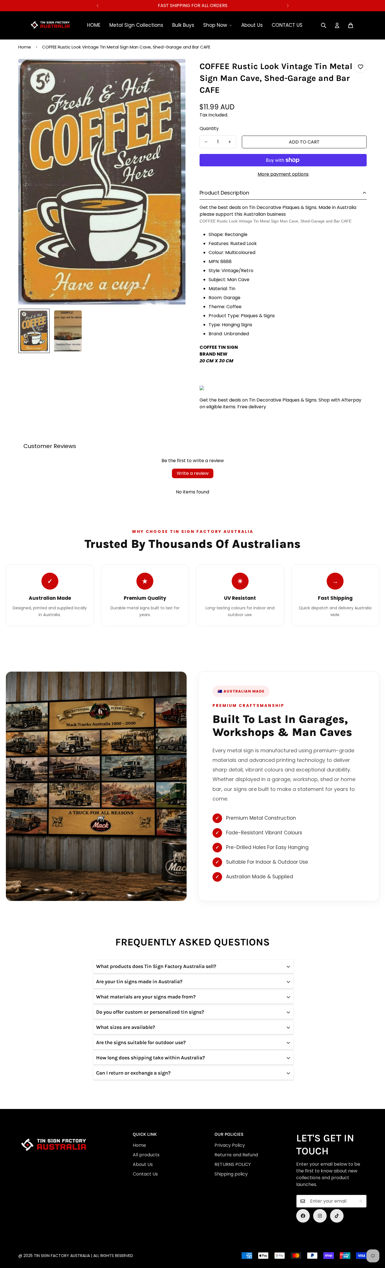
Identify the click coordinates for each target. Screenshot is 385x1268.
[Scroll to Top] (194, 1237)
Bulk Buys (183, 25)
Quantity (209, 128)
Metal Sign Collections (136, 25)
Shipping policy (231, 1174)
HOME (93, 25)
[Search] (323, 25)
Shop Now (215, 25)
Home (24, 47)
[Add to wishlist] (360, 66)
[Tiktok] (337, 1216)
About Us (252, 25)
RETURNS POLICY (232, 1164)
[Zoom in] (173, 71)
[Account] (337, 25)
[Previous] (97, 5)
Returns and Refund (236, 1155)
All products (146, 1155)
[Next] (287, 5)
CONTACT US (287, 25)
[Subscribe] (360, 1201)
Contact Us (145, 1174)
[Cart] (350, 25)
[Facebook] (303, 1216)
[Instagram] (320, 1216)
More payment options (283, 174)
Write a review (193, 473)
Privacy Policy (229, 1145)
